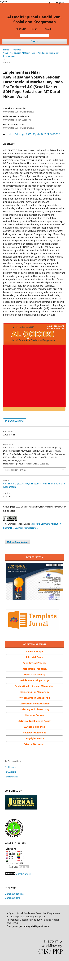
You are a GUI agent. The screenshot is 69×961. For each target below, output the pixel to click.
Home (6, 49)
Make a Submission (17, 542)
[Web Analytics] (10, 873)
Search (34, 41)
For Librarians (11, 776)
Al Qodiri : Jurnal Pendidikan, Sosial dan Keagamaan (34, 19)
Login (49, 2)
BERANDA (21, 28)
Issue (34, 28)
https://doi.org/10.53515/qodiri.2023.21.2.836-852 (34, 134)
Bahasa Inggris (12, 897)
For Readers (11, 767)
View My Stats (23, 873)
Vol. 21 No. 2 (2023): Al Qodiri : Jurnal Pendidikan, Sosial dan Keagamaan (31, 54)
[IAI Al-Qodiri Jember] (14, 836)
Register (60, 2)
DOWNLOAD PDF (16, 420)
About (48, 28)
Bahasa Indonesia (14, 893)
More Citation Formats (15, 469)
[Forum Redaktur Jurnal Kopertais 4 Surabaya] (21, 808)
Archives (17, 49)
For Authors (10, 771)
